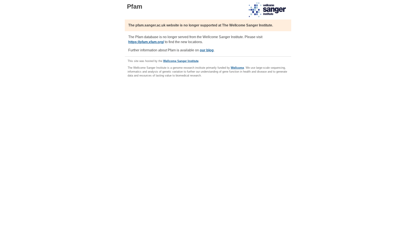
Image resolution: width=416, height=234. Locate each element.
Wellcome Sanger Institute (180, 61)
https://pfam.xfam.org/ (146, 42)
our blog (207, 50)
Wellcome (237, 67)
